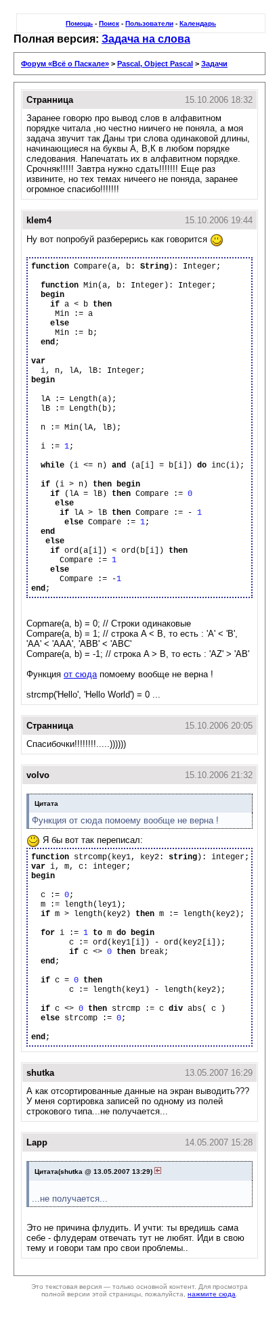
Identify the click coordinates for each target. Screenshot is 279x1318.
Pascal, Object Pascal (155, 64)
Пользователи (149, 23)
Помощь (79, 23)
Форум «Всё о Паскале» (65, 64)
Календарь (197, 23)
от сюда (80, 674)
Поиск (109, 23)
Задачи (214, 64)
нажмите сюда (212, 1294)
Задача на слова (146, 39)
